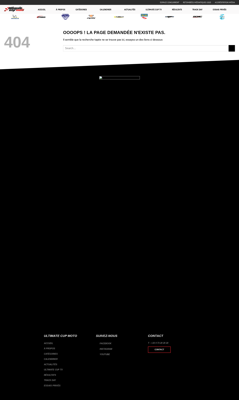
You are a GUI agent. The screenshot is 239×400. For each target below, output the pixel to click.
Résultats (177, 9)
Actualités (129, 9)
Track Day (197, 9)
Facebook (105, 343)
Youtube (104, 354)
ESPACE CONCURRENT (169, 2)
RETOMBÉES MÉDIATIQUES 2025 (197, 2)
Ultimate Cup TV (154, 9)
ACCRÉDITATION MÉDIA (225, 2)
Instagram (105, 349)
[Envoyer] (232, 48)
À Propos (60, 9)
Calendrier (105, 9)
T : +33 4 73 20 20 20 (158, 343)
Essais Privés (219, 9)
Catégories (81, 9)
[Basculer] (89, 354)
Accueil (42, 9)
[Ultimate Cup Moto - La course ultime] (14, 9)
